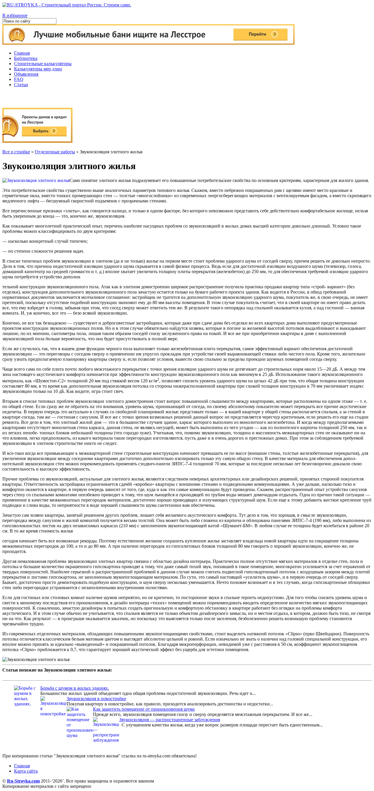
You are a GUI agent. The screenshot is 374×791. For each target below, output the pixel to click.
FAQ (18, 79)
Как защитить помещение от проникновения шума (144, 709)
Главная (22, 53)
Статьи (21, 84)
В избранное (14, 15)
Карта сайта (26, 771)
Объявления (26, 74)
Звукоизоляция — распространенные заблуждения (169, 719)
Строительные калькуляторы (43, 63)
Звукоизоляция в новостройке (96, 698)
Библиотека (25, 58)
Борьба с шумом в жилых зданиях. (74, 688)
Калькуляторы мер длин (38, 68)
